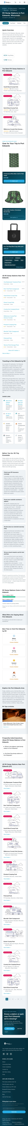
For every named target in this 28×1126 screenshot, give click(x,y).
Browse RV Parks (6, 1091)
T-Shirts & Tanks (8, 260)
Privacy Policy (5, 1122)
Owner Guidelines (6, 1066)
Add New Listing (6, 1072)
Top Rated (12, 23)
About (3, 1061)
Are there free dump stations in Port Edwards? (13, 754)
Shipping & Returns (7, 1124)
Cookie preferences (19, 1124)
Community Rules (6, 1064)
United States (22, 8)
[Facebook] (3, 1054)
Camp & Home (8, 262)
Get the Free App (6, 1096)
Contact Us (5, 1069)
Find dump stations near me (9, 1081)
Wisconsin (6, 10)
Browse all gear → (20, 267)
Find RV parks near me (7, 1084)
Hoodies (16, 260)
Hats (22, 260)
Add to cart (15, 181)
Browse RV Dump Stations (8, 1089)
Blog (3, 1094)
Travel (24, 23)
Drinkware (18, 257)
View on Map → (6, 353)
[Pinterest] (11, 1054)
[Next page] (21, 999)
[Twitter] (7, 1054)
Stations (19, 23)
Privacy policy (11, 582)
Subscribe (14, 1111)
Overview (5, 23)
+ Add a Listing (9, 1028)
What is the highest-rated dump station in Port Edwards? (13, 747)
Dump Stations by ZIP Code (9, 1086)
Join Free (19, 1028)
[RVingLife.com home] (7, 2)
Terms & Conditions (16, 1122)
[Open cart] (15, 2)
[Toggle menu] (24, 2)
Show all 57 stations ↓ (14, 350)
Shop (3, 1074)
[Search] (20, 2)
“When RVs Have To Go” (10, 265)
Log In (6, 1031)
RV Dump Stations (12, 8)
